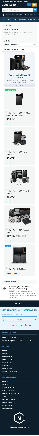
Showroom (7, 357)
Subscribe (19, 320)
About (5, 381)
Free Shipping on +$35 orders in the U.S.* (15, 1)
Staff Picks (22, 19)
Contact (6, 385)
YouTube (30, 325)
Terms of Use (8, 406)
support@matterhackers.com (17, 341)
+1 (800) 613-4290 (9, 337)
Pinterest (26, 325)
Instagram (17, 325)
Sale (15, 19)
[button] (19, 15)
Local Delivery (8, 391)
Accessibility (8, 409)
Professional (8, 360)
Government (7, 369)
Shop (4, 351)
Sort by (6, 44)
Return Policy (8, 400)
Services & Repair (9, 372)
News (4, 354)
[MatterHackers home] (9, 5)
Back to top (19, 303)
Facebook (9, 325)
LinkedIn (21, 325)
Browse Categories (12, 50)
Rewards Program (10, 394)
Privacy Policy (8, 403)
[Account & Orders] (29, 4)
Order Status (8, 388)
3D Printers (31, 19)
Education (7, 363)
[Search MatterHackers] (35, 10)
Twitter (13, 325)
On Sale (8, 41)
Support (6, 366)
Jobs (4, 397)
